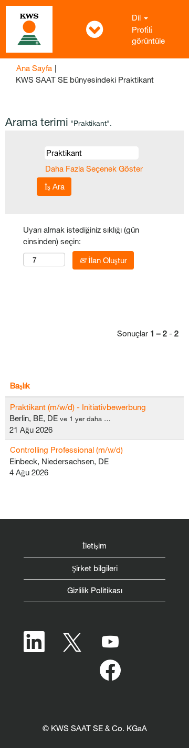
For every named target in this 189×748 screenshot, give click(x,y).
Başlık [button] (20, 385)
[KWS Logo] (29, 29)
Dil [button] (137, 17)
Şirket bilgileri (95, 568)
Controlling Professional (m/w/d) (66, 449)
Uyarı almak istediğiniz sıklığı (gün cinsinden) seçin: (81, 235)
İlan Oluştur (106, 260)
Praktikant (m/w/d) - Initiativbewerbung (78, 407)
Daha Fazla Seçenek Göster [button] (94, 168)
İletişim (94, 545)
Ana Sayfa (34, 68)
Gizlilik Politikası (94, 590)
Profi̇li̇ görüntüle (148, 35)
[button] (94, 29)
